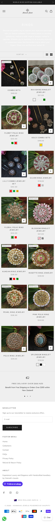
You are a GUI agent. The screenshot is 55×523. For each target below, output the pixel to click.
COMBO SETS (14, 90)
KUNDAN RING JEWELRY (14, 271)
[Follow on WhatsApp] (17, 492)
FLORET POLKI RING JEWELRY (14, 134)
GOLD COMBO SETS (41, 138)
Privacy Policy (8, 458)
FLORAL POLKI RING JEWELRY (14, 228)
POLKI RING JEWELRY (14, 356)
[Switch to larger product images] (47, 54)
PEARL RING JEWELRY (14, 312)
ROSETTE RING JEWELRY (41, 273)
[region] (27, 384)
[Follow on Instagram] (10, 492)
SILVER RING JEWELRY (41, 178)
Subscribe (12, 427)
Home (5, 441)
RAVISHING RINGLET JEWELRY (41, 91)
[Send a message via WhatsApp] (4, 519)
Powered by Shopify (40, 505)
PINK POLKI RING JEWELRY (41, 315)
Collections (7, 446)
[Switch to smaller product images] (51, 54)
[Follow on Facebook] (4, 492)
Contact (6, 450)
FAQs (5, 454)
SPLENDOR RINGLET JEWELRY (41, 356)
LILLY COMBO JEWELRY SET (14, 182)
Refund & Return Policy (12, 462)
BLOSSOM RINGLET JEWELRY (41, 229)
